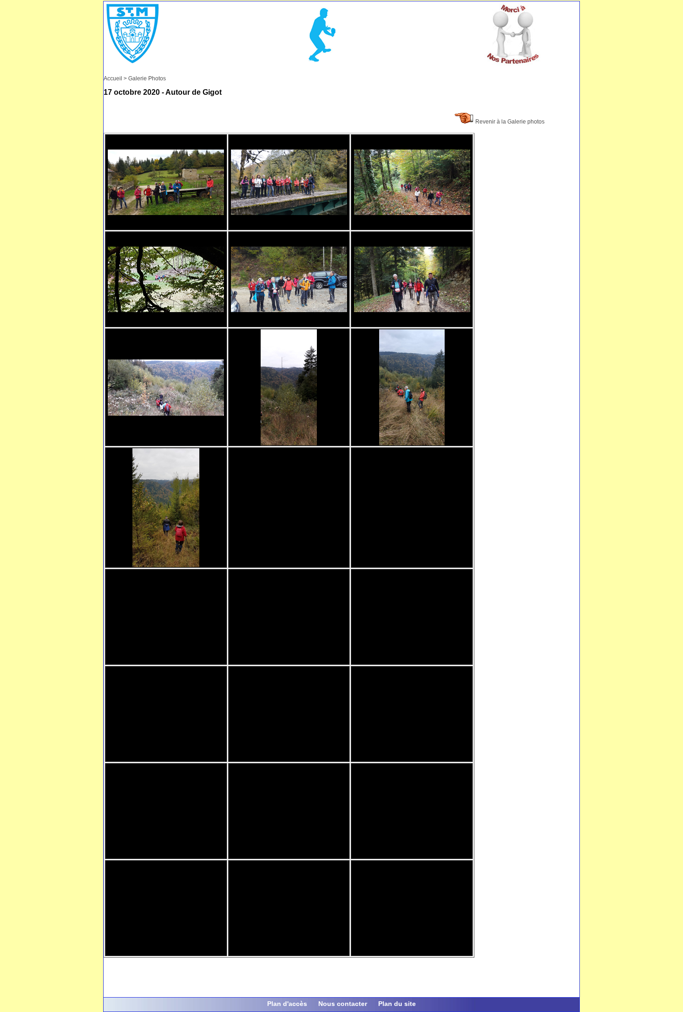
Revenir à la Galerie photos (510, 121)
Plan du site (397, 1003)
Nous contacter (342, 1003)
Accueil (113, 78)
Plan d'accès (287, 1003)
